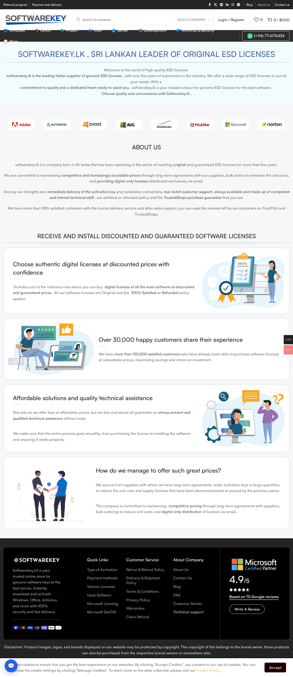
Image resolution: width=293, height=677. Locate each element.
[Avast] (93, 124)
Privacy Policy (138, 600)
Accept (275, 667)
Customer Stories (187, 603)
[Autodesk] (57, 124)
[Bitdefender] (164, 124)
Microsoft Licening (102, 603)
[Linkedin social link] (227, 5)
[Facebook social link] (209, 5)
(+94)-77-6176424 (269, 35)
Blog (177, 586)
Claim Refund (137, 616)
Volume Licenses (101, 586)
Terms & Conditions (142, 591)
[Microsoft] (236, 124)
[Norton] (272, 124)
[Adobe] (21, 124)
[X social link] (215, 5)
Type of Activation (102, 569)
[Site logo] (35, 19)
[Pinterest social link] (221, 5)
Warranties (135, 608)
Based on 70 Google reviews (254, 596)
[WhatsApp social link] (233, 5)
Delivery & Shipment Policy (143, 580)
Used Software (99, 595)
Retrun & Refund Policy (145, 569)
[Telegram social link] (239, 5)
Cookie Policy (207, 670)
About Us (181, 569)
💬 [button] (11, 665)
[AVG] (128, 124)
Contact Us (182, 578)
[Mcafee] (200, 124)
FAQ (176, 595)
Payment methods (102, 578)
